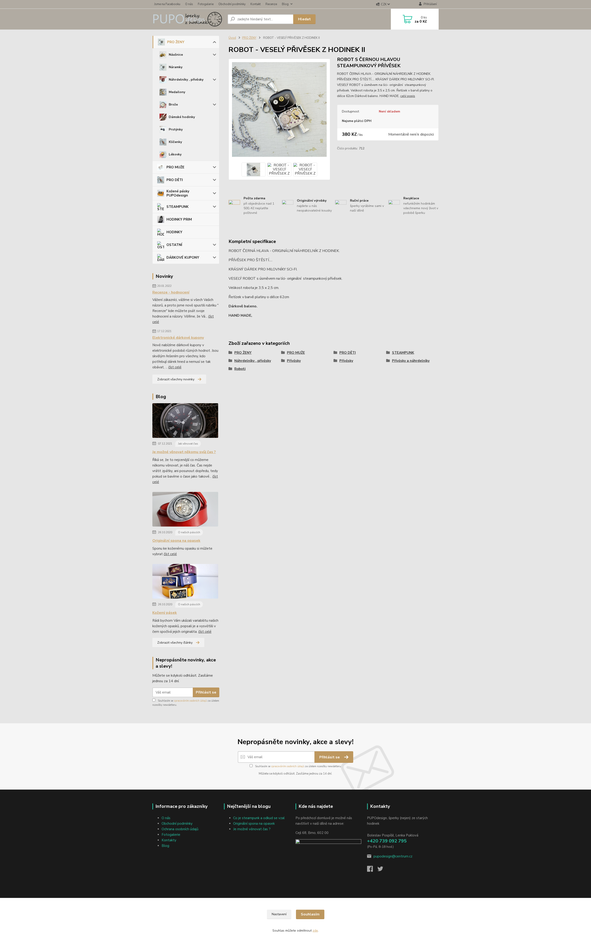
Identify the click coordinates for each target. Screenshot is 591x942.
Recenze (271, 4)
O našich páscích (189, 532)
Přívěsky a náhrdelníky (411, 360)
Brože (173, 104)
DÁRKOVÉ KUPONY (182, 257)
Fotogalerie (206, 4)
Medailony (177, 92)
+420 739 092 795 (387, 841)
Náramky (175, 67)
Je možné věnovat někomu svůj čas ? (184, 451)
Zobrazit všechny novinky (175, 379)
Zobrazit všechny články (175, 642)
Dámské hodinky (182, 117)
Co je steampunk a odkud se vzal (259, 818)
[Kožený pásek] (185, 582)
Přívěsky (294, 360)
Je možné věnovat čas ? (252, 829)
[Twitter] (382, 870)
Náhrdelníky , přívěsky (186, 79)
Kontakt (255, 4)
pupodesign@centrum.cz (393, 856)
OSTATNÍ (174, 244)
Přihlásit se (206, 692)
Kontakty (169, 840)
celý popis (407, 96)
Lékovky (175, 154)
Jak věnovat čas (188, 443)
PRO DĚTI (174, 180)
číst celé (174, 367)
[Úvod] (188, 19)
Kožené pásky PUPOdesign (177, 193)
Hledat (304, 19)
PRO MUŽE (175, 167)
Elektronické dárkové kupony (178, 337)
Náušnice (176, 54)
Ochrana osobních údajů (180, 829)
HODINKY (174, 232)
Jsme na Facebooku (167, 4)
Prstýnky (176, 129)
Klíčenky (175, 142)
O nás (189, 4)
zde (315, 930)
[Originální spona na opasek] (185, 510)
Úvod (232, 38)
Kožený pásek (164, 612)
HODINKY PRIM (179, 219)
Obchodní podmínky (232, 4)
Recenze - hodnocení (170, 292)
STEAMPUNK (177, 206)
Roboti (240, 369)
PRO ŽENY (175, 42)
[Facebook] (372, 870)
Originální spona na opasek (176, 540)
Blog (285, 4)
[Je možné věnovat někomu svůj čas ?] (185, 421)
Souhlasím (310, 914)
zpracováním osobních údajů (190, 701)
